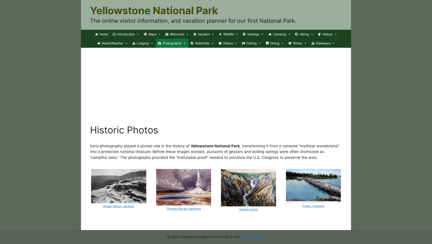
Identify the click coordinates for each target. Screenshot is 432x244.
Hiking (304, 34)
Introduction (126, 34)
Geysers (204, 34)
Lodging (143, 43)
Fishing (251, 43)
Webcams (177, 34)
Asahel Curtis (248, 209)
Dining (274, 43)
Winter (297, 43)
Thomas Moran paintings (183, 208)
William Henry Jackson (118, 206)
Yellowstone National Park (154, 10)
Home (103, 34)
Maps (152, 34)
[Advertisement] (216, 90)
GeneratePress (253, 237)
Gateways (323, 43)
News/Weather (112, 43)
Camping (279, 34)
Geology (253, 34)
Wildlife (228, 34)
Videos (228, 43)
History (327, 34)
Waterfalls (202, 43)
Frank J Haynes (313, 206)
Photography (172, 43)
